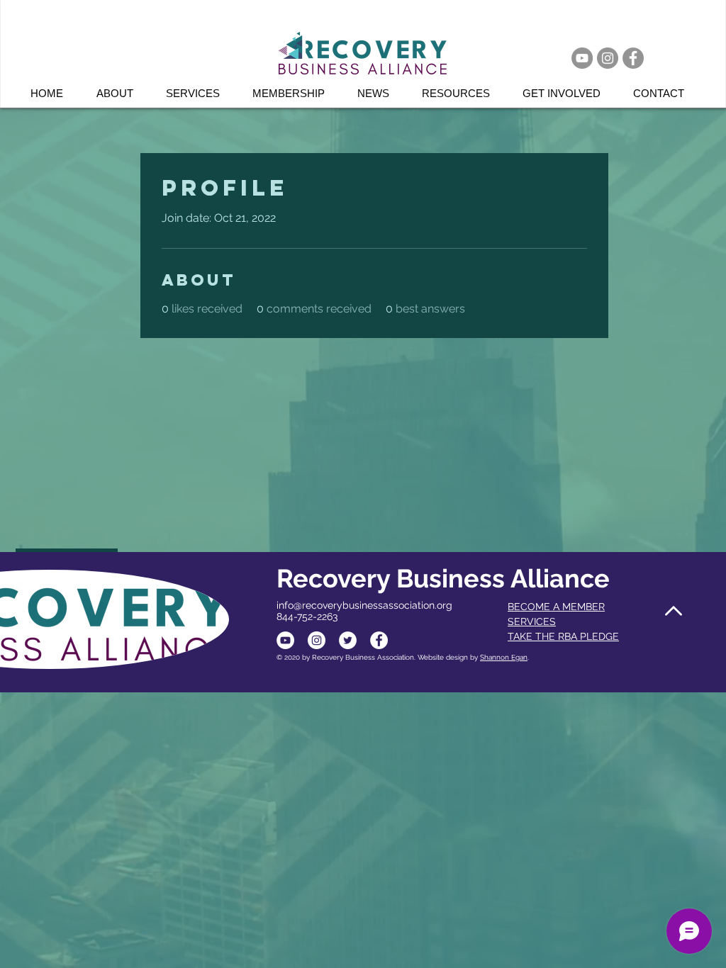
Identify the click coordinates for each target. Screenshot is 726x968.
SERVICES (532, 621)
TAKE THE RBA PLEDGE (563, 636)
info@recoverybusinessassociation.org (364, 605)
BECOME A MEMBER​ (556, 606)
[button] (198, 93)
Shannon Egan (503, 657)
